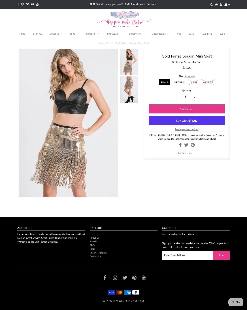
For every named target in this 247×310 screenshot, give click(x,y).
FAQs (92, 245)
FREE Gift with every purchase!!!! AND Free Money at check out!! (123, 4)
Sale (191, 34)
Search (93, 241)
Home (22, 34)
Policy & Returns (98, 252)
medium (179, 82)
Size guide (190, 76)
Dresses (54, 34)
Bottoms (90, 34)
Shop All (37, 34)
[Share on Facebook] (180, 145)
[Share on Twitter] (186, 145)
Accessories (159, 34)
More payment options (187, 129)
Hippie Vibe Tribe (134, 301)
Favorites (207, 34)
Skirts (110, 43)
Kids (179, 34)
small (164, 82)
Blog (222, 34)
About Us (94, 237)
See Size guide (185, 153)
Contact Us (95, 256)
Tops (72, 34)
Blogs (92, 248)
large (193, 82)
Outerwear (135, 34)
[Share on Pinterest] (193, 145)
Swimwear (112, 34)
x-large (208, 82)
